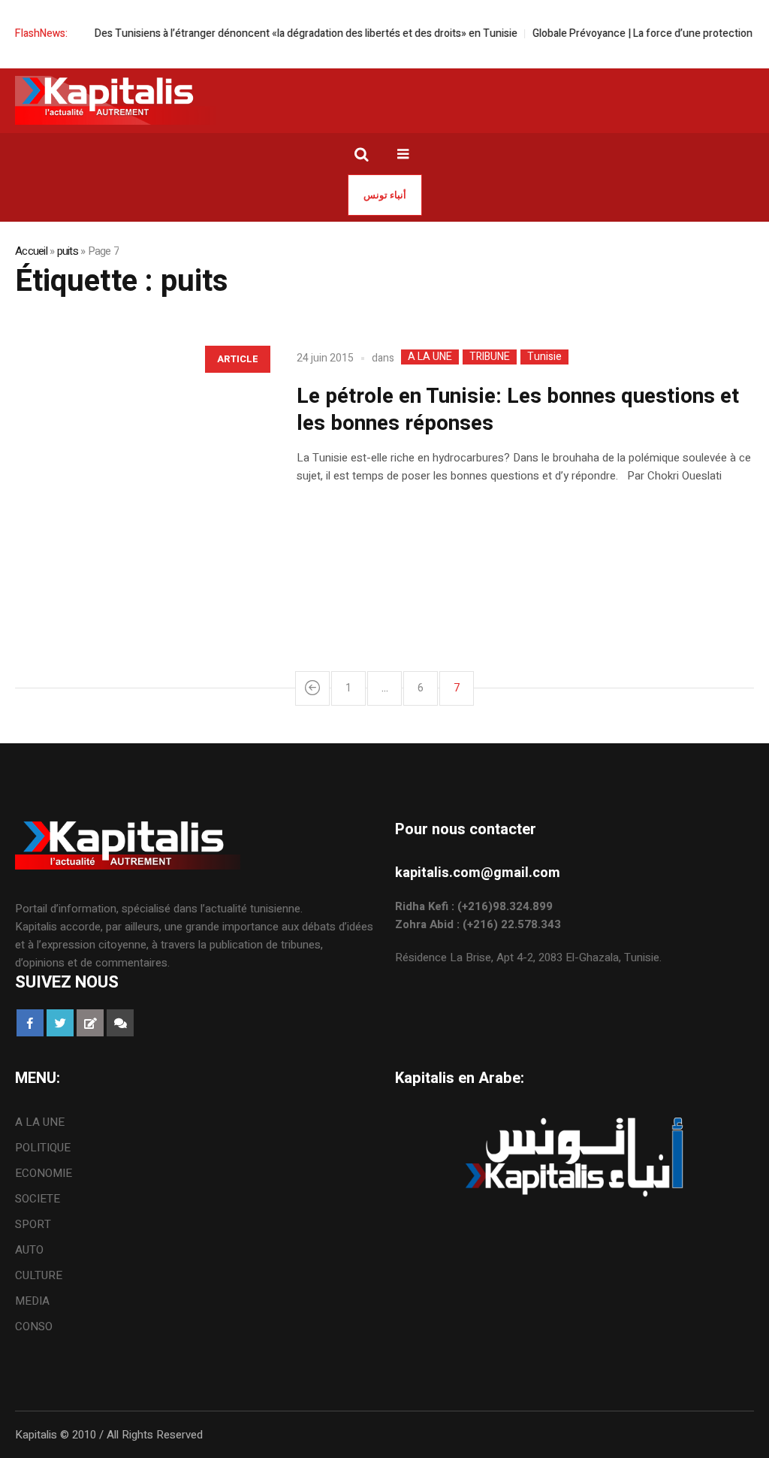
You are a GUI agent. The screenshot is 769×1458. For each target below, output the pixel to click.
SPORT (33, 1224)
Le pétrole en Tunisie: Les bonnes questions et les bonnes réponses (518, 410)
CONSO (34, 1326)
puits (67, 251)
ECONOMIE (43, 1173)
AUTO (29, 1250)
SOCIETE (37, 1198)
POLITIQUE (43, 1147)
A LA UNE (430, 356)
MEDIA (32, 1301)
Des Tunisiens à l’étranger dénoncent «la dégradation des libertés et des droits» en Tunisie (305, 33)
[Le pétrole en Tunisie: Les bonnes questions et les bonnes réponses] (141, 462)
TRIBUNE (489, 356)
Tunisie (544, 356)
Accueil (31, 251)
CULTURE (38, 1275)
